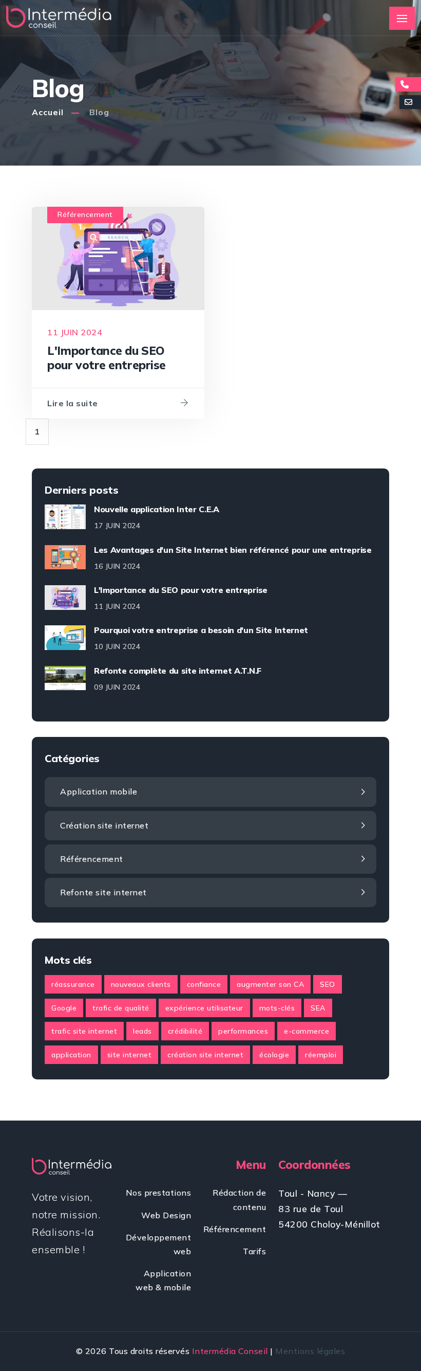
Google (63, 1008)
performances (243, 1031)
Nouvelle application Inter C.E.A (156, 509)
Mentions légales (310, 1351)
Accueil (48, 112)
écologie (274, 1054)
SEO (327, 984)
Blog (99, 112)
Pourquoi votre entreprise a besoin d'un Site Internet (201, 630)
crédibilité (185, 1031)
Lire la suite (72, 403)
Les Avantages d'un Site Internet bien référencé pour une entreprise (233, 550)
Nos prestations (159, 1192)
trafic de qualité (120, 1008)
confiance (204, 984)
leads (142, 1031)
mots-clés (277, 1008)
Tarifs (254, 1251)
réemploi (320, 1054)
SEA (318, 1008)
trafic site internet (84, 1031)
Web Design (166, 1215)
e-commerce (306, 1031)
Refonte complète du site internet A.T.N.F (177, 670)
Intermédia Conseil (230, 1351)
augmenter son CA (270, 984)
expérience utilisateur (204, 1008)
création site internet (205, 1054)
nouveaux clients (141, 984)
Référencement (85, 214)
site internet (129, 1054)
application (71, 1054)
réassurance (73, 984)
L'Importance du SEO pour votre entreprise (180, 590)
